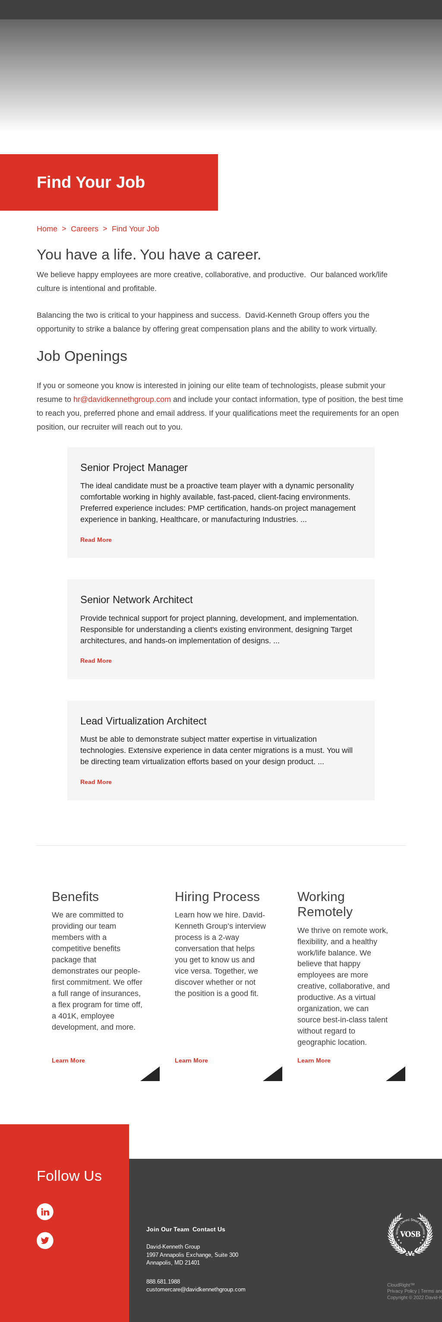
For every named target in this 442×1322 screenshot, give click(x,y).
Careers (84, 229)
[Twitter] (45, 1240)
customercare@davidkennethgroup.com (196, 1289)
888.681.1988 (163, 1281)
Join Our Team (167, 1229)
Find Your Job (135, 229)
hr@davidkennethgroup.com (122, 399)
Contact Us (209, 1229)
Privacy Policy (402, 1291)
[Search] (413, 11)
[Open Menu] (429, 11)
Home (47, 229)
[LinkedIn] (45, 1211)
